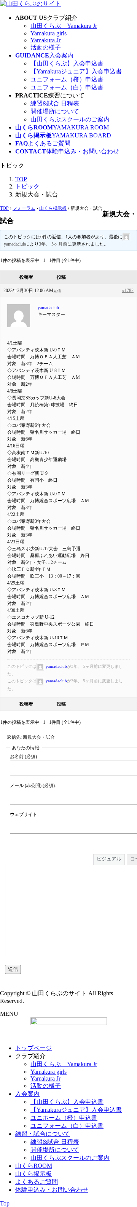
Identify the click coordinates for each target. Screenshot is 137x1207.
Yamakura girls (48, 33)
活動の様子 (45, 47)
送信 (13, 969)
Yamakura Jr (45, 40)
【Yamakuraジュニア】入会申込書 (76, 71)
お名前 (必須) (23, 756)
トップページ (33, 1048)
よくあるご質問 (36, 1181)
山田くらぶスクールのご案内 (70, 119)
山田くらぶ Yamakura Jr (63, 25)
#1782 (128, 290)
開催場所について (54, 111)
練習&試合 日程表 (54, 103)
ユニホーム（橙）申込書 (63, 1117)
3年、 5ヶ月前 (53, 244)
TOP (4, 208)
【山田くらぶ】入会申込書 (67, 63)
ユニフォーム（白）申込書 (67, 87)
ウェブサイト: (24, 814)
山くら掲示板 (53, 208)
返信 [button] (57, 291)
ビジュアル (109, 859)
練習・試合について (42, 1133)
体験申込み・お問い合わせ (51, 1189)
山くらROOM (33, 1165)
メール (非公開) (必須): (33, 785)
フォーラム (24, 208)
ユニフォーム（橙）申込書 (67, 79)
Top (5, 1203)
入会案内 (27, 1093)
